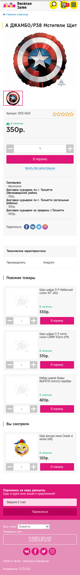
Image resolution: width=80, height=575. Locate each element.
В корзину (40, 159)
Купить (40, 168)
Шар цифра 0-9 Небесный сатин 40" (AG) (56, 291)
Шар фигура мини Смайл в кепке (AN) (56, 437)
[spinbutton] (40, 148)
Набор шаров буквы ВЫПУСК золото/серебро (55, 379)
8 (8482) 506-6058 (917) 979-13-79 (40, 539)
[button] (70, 148)
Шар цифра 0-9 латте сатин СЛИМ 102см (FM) (54, 335)
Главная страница (17, 14)
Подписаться (40, 511)
